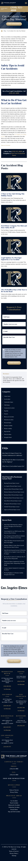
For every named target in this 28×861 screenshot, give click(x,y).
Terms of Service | (14, 851)
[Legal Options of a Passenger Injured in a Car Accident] (14, 246)
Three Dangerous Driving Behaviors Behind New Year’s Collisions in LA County (14, 536)
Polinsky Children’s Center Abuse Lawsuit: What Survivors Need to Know (14, 546)
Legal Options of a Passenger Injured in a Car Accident (11, 258)
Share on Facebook (5, 145)
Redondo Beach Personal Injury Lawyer (13, 489)
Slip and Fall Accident (14, 811)
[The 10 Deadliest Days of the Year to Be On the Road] (14, 278)
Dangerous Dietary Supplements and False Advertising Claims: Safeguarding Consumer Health (14, 563)
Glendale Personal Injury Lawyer (11, 506)
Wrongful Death (8, 437)
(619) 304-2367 (7, 705)
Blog (5, 31)
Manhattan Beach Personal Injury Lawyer (13, 497)
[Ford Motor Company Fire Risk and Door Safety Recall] (14, 214)
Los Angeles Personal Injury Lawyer (12, 486)
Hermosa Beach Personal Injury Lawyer (13, 495)
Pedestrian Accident (8, 419)
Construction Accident (9, 408)
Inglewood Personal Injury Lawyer (12, 509)
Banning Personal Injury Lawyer (11, 483)
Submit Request (14, 362)
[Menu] (25, 3)
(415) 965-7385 (21, 707)
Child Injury (7, 405)
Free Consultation (14, 23)
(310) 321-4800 (17, 9)
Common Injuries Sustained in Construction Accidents (14, 568)
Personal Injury (7, 422)
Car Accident (7, 399)
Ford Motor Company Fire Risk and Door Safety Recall (14, 227)
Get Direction (7, 689)
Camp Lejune (7, 396)
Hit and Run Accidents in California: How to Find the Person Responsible (14, 557)
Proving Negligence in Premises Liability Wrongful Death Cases (13, 573)
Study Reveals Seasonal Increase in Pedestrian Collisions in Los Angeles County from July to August (15, 552)
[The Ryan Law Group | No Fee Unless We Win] (8, 3)
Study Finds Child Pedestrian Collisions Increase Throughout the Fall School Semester (13, 526)
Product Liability (8, 428)
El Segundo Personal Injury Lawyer (12, 503)
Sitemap (14, 855)
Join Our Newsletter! (14, 778)
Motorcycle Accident (9, 416)
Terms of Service (14, 790)
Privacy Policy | (14, 853)
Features (6, 413)
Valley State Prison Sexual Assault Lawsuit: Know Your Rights (14, 541)
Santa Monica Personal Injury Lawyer (13, 500)
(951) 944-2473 (21, 725)
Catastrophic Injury (8, 402)
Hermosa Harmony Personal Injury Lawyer (14, 492)
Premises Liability (8, 425)
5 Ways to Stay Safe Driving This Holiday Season (12, 195)
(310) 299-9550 (7, 686)
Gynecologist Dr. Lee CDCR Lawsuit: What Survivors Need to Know (14, 532)
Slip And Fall (7, 431)
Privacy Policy (14, 792)
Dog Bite (6, 411)
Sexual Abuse (14, 809)
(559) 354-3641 (21, 681)
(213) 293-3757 (7, 746)
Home (1, 31)
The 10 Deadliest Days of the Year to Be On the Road (14, 290)
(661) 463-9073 (7, 727)
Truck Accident (7, 434)
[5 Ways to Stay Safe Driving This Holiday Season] (14, 182)
